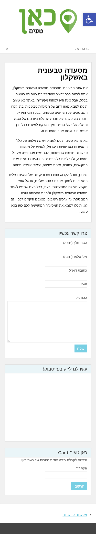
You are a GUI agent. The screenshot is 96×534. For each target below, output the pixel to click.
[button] (89, 19)
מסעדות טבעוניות (74, 515)
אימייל (81, 468)
